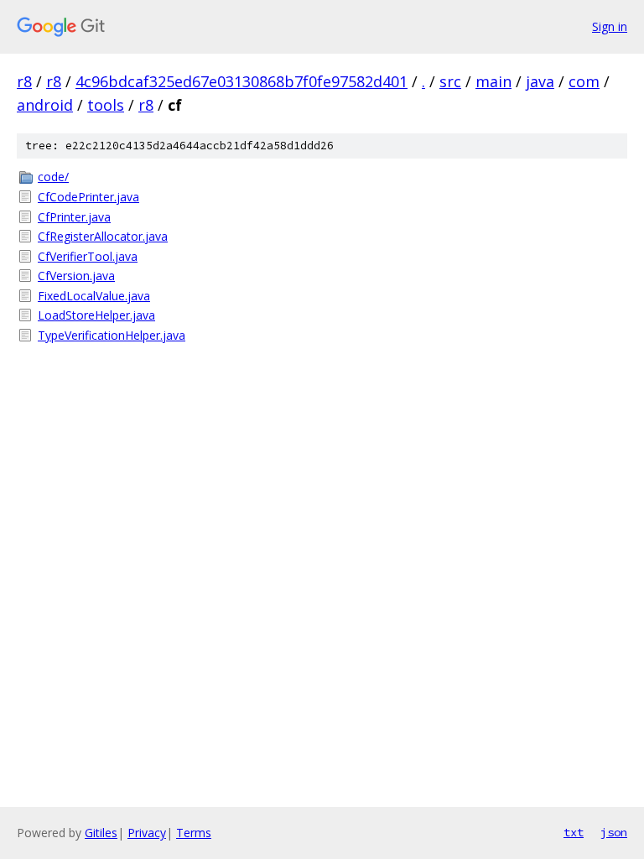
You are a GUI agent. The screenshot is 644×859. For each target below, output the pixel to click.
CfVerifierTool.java (88, 256)
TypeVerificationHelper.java (111, 335)
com (584, 81)
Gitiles (101, 833)
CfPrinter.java (74, 217)
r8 (24, 81)
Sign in (609, 26)
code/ (53, 177)
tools (105, 105)
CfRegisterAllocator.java (103, 236)
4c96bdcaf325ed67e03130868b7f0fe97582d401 (241, 81)
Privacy (146, 833)
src (450, 81)
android (45, 105)
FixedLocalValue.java (94, 296)
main (493, 81)
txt (574, 832)
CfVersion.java (76, 276)
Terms (193, 833)
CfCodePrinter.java (88, 197)
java (540, 81)
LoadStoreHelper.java (96, 315)
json (613, 832)
